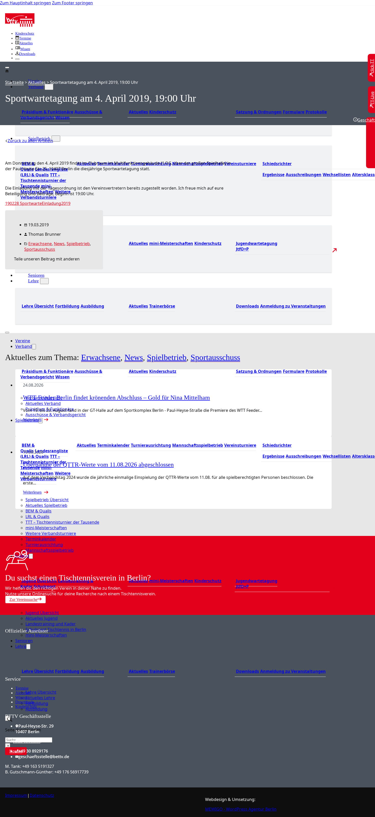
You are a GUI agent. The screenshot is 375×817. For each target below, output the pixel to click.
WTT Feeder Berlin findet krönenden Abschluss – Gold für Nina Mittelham (116, 397)
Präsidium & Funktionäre (47, 112)
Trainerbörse (162, 306)
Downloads (247, 306)
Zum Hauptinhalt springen (25, 3)
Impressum (16, 795)
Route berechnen (26, 741)
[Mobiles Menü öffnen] (7, 332)
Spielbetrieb (27, 420)
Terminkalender (113, 445)
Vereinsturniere (240, 163)
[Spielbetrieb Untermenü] (56, 139)
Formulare (293, 112)
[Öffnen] (7, 67)
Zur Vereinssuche (23, 599)
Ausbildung (92, 306)
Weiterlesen (32, 419)
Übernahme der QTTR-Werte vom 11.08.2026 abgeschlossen (98, 464)
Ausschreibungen (303, 174)
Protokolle (316, 112)
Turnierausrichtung (151, 445)
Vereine (22, 341)
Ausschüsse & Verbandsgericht (56, 414)
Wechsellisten (337, 174)
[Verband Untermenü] (49, 87)
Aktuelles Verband (43, 403)
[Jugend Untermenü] (31, 556)
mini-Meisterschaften (171, 243)
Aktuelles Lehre (40, 698)
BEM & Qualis (39, 511)
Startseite (14, 82)
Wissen (62, 117)
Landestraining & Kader (56, 583)
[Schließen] (17, 59)
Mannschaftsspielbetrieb (197, 445)
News (59, 243)
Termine (22, 688)
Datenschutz (42, 795)
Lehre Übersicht (38, 306)
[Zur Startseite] (19, 25)
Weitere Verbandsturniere (51, 533)
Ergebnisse (273, 174)
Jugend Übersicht (42, 612)
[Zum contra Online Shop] (43, 673)
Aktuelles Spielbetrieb (46, 505)
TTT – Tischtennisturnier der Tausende (43, 180)
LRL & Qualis (37, 516)
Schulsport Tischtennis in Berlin (56, 629)
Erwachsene (40, 243)
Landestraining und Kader (51, 624)
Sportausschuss (39, 249)
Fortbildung (67, 306)
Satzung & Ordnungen (259, 112)
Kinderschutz (24, 33)
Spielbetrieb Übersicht (47, 500)
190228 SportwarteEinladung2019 (37, 203)
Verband (35, 86)
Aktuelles (138, 112)
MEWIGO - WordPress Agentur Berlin (241, 809)
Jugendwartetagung (256, 243)
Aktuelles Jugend (42, 618)
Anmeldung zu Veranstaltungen (293, 306)
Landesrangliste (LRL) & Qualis (44, 172)
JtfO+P (242, 249)
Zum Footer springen (72, 3)
